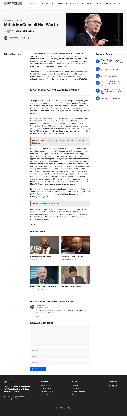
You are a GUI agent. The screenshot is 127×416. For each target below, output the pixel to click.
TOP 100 (32, 3)
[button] (120, 3)
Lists (97, 3)
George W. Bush (48, 214)
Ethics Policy (45, 385)
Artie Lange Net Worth (109, 69)
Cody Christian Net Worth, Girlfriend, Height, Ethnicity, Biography (111, 91)
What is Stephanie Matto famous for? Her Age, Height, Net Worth (112, 62)
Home (6, 20)
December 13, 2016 (42, 307)
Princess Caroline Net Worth (111, 98)
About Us (75, 385)
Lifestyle (85, 3)
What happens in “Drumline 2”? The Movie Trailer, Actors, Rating (112, 83)
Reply (37, 316)
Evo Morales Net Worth (71, 286)
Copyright (44, 395)
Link (29, 38)
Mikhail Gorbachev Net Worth (43, 286)
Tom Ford (32, 259)
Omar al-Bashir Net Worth (72, 257)
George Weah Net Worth (40, 257)
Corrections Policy (47, 392)
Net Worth (109, 3)
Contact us (75, 389)
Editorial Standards (78, 392)
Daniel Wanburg (14, 37)
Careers (74, 395)
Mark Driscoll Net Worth (110, 76)
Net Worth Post (66, 408)
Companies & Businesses (66, 3)
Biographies (46, 3)
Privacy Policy (46, 389)
